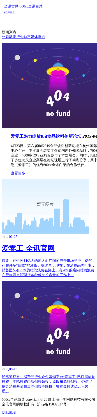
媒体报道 (38, 37)
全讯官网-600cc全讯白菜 (23, 6)
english (9, 12)
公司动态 (9, 37)
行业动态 (23, 37)
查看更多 (18, 173)
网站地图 (9, 413)
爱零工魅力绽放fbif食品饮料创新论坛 (46, 136)
